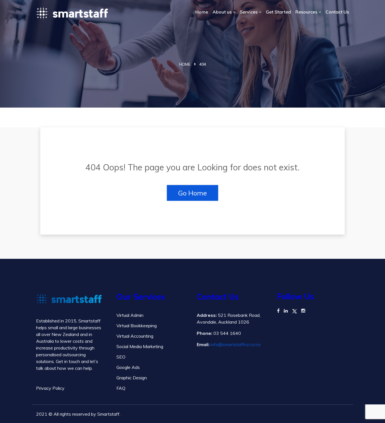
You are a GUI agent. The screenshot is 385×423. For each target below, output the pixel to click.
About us (222, 12)
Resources (306, 12)
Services (249, 12)
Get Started (278, 12)
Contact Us (337, 12)
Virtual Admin (129, 315)
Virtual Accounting (134, 336)
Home (201, 12)
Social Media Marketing (139, 346)
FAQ (120, 388)
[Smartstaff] (72, 13)
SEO (120, 357)
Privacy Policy (50, 388)
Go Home (192, 193)
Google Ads (128, 367)
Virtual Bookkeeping (136, 325)
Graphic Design (131, 377)
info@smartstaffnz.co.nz (236, 344)
